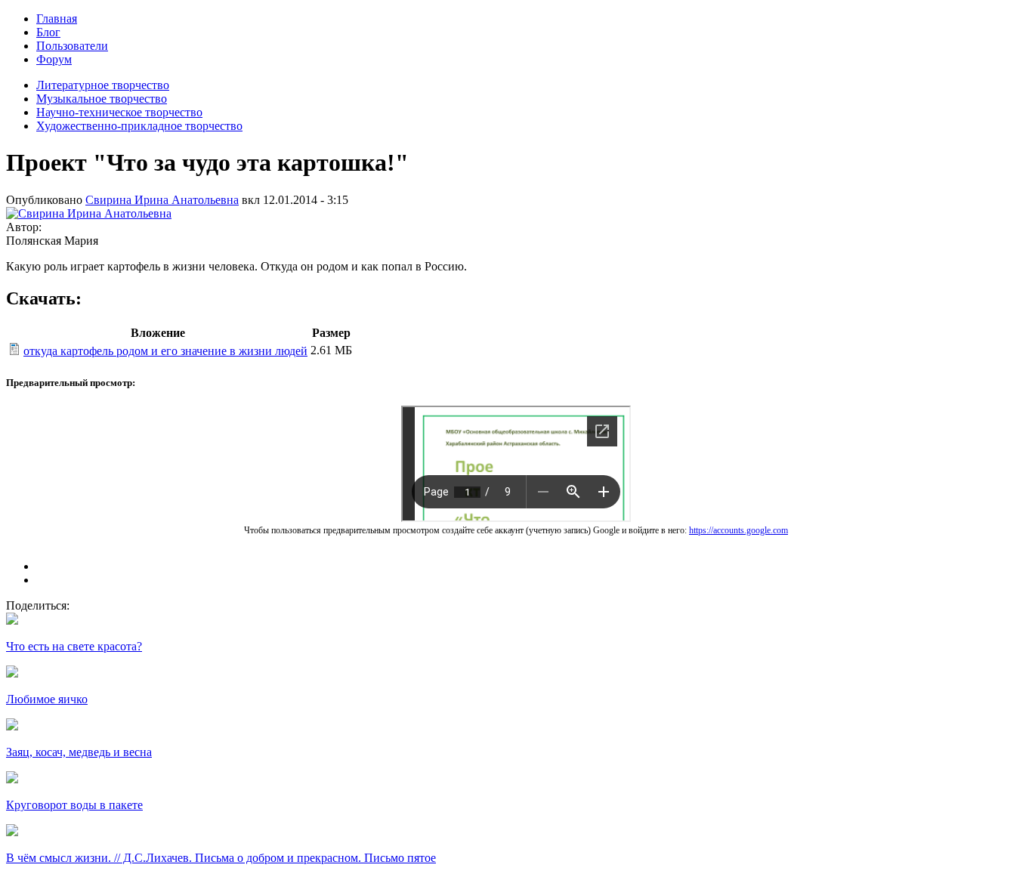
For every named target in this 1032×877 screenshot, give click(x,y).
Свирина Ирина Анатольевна (162, 199)
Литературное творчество (102, 85)
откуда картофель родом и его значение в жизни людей (165, 350)
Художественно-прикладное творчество (139, 125)
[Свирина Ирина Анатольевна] (88, 213)
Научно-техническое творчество (119, 112)
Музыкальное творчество (101, 98)
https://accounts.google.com (738, 530)
